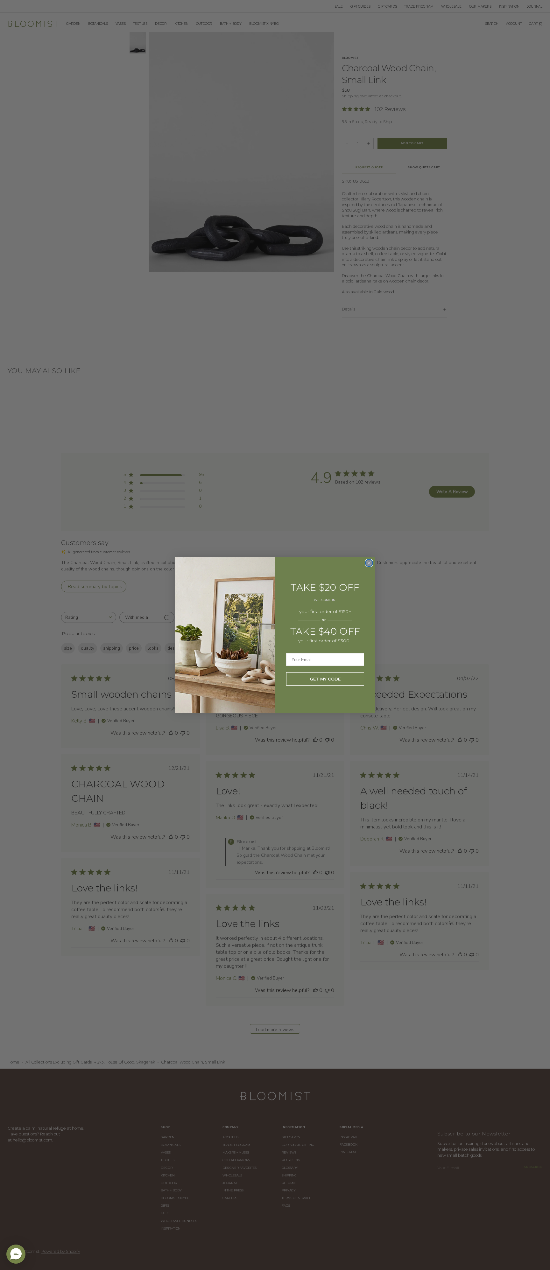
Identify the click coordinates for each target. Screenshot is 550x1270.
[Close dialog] (369, 563)
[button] (15, 1254)
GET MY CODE (325, 678)
